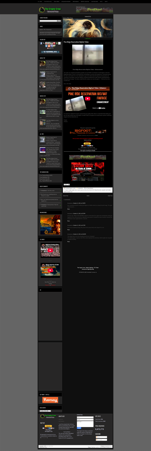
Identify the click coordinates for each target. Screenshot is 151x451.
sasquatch (104, 190)
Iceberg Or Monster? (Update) (52, 148)
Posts (98, 437)
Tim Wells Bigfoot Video (51, 109)
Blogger (45, 447)
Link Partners (61, 421)
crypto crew (83, 190)
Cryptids (78, 190)
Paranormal (48, 29)
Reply (68, 209)
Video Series (56, 1)
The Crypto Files (48, 1)
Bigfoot (41, 29)
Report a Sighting (85, 1)
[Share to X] (67, 184)
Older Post (110, 195)
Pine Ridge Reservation (97, 190)
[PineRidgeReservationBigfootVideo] (76, 41)
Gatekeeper (44, 177)
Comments (99, 439)
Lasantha (97, 447)
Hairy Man (87, 190)
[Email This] (64, 184)
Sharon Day (44, 179)
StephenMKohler (46, 181)
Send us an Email (87, 140)
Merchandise (76, 1)
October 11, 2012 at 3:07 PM (79, 213)
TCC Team (40, 1)
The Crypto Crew (49, 446)
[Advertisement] (87, 277)
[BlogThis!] (66, 184)
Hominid (90, 190)
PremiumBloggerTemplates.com (106, 447)
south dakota (108, 190)
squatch (65, 191)
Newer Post (65, 195)
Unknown (69, 191)
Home (88, 195)
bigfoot (70, 190)
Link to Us (61, 419)
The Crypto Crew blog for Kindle (87, 150)
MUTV (101, 1)
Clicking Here (44, 437)
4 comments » (80, 188)
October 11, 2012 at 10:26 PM (79, 234)
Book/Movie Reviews (66, 1)
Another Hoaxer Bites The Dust (53, 82)
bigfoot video (74, 190)
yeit (71, 191)
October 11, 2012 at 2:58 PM (79, 203)
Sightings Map (94, 1)
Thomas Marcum (46, 175)
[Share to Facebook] (69, 184)
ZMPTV (106, 1)
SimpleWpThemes (108, 446)
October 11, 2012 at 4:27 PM (79, 225)
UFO (45, 29)
